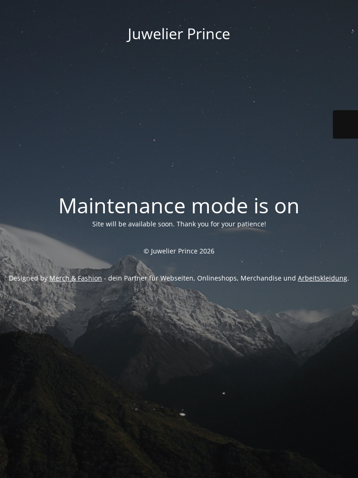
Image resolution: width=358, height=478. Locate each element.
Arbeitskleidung (322, 278)
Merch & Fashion (75, 278)
